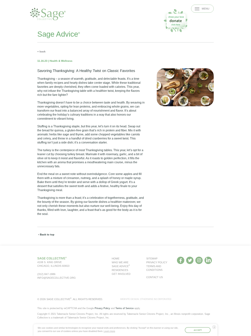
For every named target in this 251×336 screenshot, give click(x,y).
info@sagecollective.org (56, 277)
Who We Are (120, 262)
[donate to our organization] (176, 20)
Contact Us (154, 277)
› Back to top (46, 234)
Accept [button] (198, 330)
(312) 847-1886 (46, 274)
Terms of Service (124, 308)
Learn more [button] (109, 331)
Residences (120, 270)
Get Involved (121, 273)
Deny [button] (215, 328)
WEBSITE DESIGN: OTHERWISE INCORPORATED (145, 299)
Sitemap (151, 258)
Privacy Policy (156, 262)
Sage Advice (121, 266)
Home (115, 258)
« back (41, 51)
